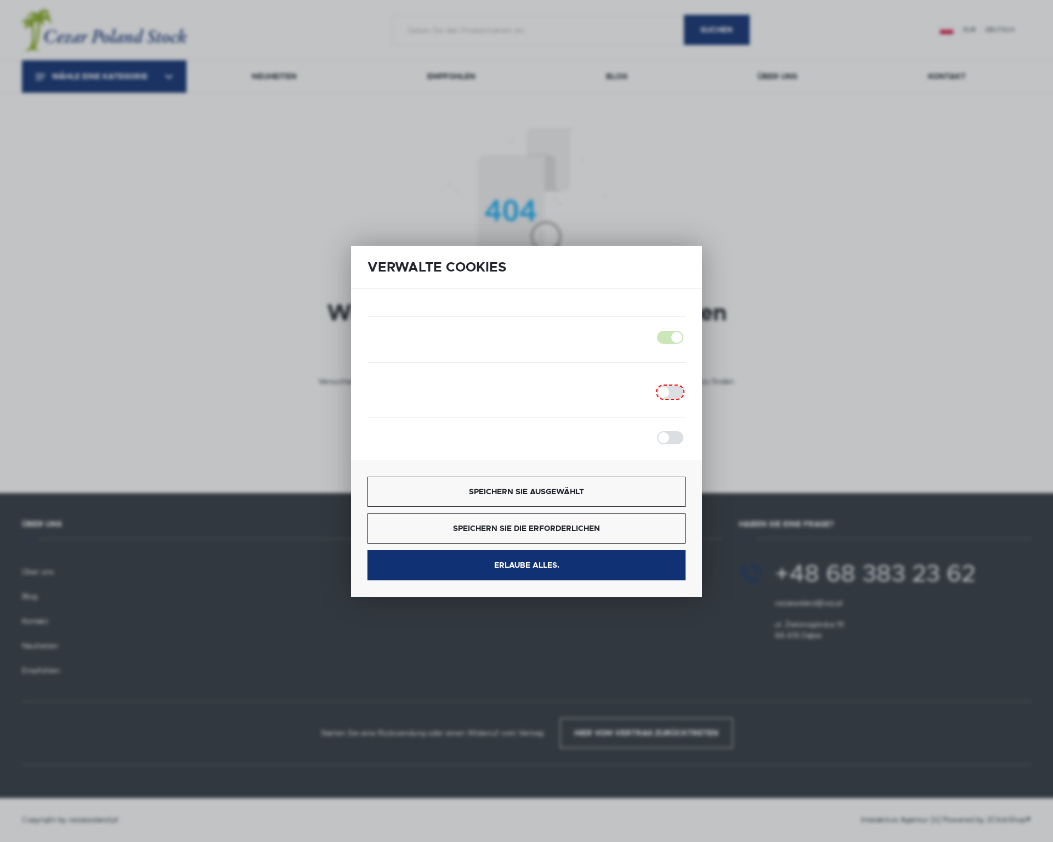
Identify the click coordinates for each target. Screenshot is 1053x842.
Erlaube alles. (526, 565)
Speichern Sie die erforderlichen (526, 528)
